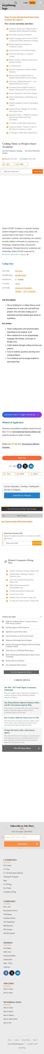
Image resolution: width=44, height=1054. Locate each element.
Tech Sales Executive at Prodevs (20, 35)
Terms (34, 1040)
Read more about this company (14, 254)
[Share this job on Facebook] (19, 466)
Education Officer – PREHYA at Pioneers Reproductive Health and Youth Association (23, 117)
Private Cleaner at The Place (15, 661)
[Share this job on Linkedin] (31, 466)
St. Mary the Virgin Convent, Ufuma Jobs (24, 601)
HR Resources (8, 926)
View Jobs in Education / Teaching (12, 151)
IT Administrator (15, 66)
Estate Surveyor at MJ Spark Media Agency (20, 650)
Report (35, 474)
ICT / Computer (30, 291)
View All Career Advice (22, 748)
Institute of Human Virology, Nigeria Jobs (24, 571)
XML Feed (7, 952)
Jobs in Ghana (8, 1008)
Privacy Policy (26, 1040)
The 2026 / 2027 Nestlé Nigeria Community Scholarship (20, 689)
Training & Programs (10, 877)
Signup (32, 3)
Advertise (6, 967)
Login (25, 3)
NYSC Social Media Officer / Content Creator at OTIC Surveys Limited (21, 622)
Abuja (17, 284)
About (9, 1040)
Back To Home (22, 516)
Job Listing (7, 865)
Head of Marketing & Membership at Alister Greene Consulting (23, 656)
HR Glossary (7, 929)
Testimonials (7, 959)
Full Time (18, 271)
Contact (16, 1040)
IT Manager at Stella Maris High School (23, 133)
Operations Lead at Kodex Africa (16, 632)
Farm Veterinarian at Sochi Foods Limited (19, 636)
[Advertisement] (22, 201)
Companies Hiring (9, 892)
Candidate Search (9, 918)
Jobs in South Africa (10, 1019)
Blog (5, 880)
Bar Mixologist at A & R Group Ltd (17, 627)
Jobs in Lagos (8, 989)
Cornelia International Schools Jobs (22, 591)
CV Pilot (6, 869)
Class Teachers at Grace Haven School (22, 50)
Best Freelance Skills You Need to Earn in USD (21, 718)
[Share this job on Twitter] (25, 466)
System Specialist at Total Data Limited (23, 93)
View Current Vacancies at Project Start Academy (17, 521)
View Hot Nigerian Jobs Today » (21, 672)
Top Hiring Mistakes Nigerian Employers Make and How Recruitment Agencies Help (21, 704)
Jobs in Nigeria (8, 1015)
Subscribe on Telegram (22, 495)
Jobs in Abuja (8, 993)
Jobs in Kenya (8, 1011)
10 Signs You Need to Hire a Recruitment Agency (19, 731)
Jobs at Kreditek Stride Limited (16, 665)
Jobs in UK (7, 1023)
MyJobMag (22, 1048)
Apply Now (22, 458)
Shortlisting (7, 914)
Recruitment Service (10, 911)
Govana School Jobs (16, 594)
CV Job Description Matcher (13, 873)
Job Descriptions (9, 933)
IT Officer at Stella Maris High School (22, 123)
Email (21, 164)
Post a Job (6, 907)
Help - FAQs (7, 963)
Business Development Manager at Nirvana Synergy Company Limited (23, 645)
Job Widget (7, 948)
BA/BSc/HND (20, 275)
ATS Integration (9, 922)
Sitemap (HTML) (9, 956)
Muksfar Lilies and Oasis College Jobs (23, 597)
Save (8, 164)
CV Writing (7, 884)
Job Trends (7, 888)
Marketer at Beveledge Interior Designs (19, 640)
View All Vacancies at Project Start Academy (22, 509)
